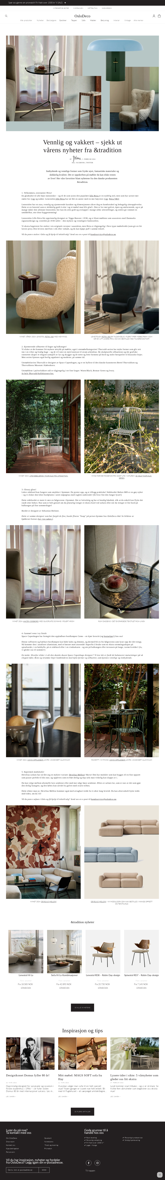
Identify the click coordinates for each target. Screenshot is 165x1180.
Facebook (80, 163)
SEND (44, 1170)
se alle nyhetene (82, 1007)
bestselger (108, 636)
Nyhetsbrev (48, 1142)
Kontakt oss (10, 1145)
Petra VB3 (49, 337)
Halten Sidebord (31, 621)
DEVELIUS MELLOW (48, 902)
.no (103, 234)
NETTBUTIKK (93, 8)
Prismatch (48, 1148)
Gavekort (47, 1138)
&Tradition (26, 987)
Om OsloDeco (11, 1138)
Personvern (10, 1152)
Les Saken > (11, 1096)
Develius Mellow (77, 775)
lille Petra (94, 196)
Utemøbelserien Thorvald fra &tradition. (48, 476)
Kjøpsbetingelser (12, 1148)
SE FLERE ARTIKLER (82, 1111)
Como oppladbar (35, 760)
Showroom (10, 1142)
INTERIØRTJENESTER (61, 8)
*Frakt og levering (51, 1145)
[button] (6, 16)
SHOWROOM (107, 8)
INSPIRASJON (78, 8)
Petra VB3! (114, 199)
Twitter (89, 163)
